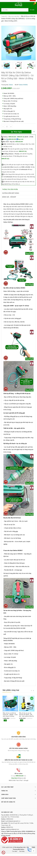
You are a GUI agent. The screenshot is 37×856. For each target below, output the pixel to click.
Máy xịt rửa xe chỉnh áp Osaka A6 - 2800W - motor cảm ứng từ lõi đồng (10, 714)
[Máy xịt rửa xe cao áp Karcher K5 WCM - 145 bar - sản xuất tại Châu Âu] (26, 703)
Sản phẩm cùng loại (11, 690)
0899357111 (9, 827)
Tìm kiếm (32, 9)
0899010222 (9, 819)
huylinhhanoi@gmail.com (12, 829)
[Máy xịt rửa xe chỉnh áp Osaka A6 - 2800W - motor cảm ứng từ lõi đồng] (10, 703)
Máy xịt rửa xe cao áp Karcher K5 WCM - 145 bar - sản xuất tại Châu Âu (26, 714)
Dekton (11, 84)
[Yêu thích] (34, 131)
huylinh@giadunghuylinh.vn (12, 821)
